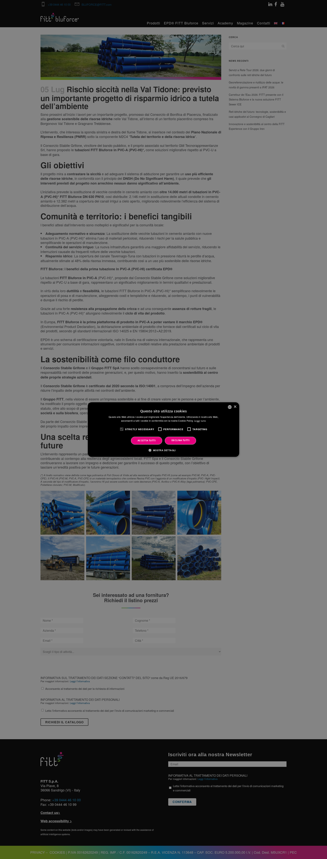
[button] (163, 450)
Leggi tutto (200, 420)
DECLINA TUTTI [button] (180, 440)
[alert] (163, 429)
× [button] (235, 406)
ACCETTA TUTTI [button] (147, 440)
